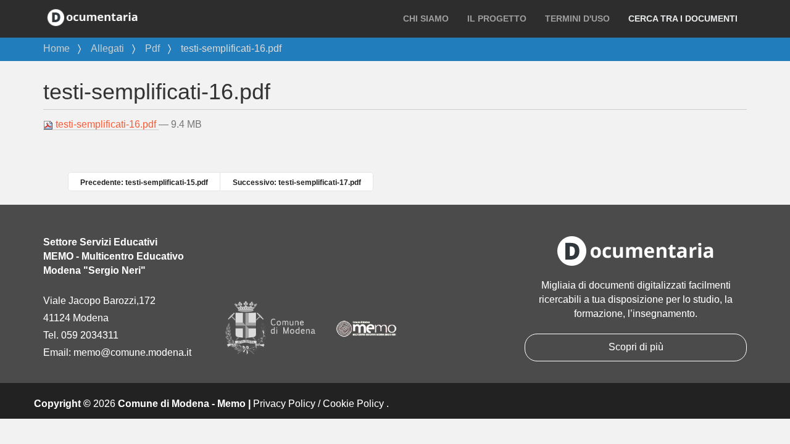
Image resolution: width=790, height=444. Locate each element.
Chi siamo (426, 18)
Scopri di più (636, 347)
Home (56, 48)
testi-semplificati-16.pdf (106, 124)
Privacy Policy (284, 403)
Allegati (107, 48)
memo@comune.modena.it (132, 352)
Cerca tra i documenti (683, 18)
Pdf (152, 48)
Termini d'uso (577, 18)
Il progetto (496, 18)
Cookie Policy (353, 403)
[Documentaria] (92, 16)
